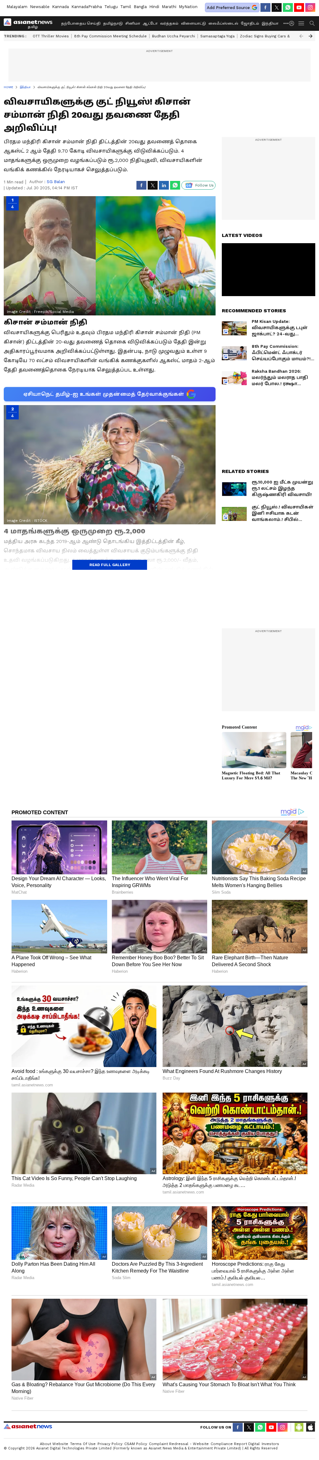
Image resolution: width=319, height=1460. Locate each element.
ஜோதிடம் (250, 23)
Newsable (40, 6)
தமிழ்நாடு (113, 23)
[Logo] (30, 23)
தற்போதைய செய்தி (81, 23)
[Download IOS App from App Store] (310, 1427)
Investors (270, 1444)
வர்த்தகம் (169, 23)
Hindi (154, 6)
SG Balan (56, 181)
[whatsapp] (288, 7)
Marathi (169, 6)
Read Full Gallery (109, 565)
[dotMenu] (286, 23)
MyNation (188, 6)
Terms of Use (83, 1444)
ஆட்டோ (150, 23)
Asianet (28, 1426)
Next (310, 36)
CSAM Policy (135, 1444)
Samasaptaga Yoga (217, 36)
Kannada (60, 6)
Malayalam (17, 6)
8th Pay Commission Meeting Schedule (110, 36)
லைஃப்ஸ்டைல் (223, 23)
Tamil (125, 6)
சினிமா (132, 23)
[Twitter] (277, 7)
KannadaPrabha (86, 6)
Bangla (140, 6)
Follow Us (204, 185)
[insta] (310, 7)
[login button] (293, 23)
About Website (54, 1444)
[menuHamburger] (301, 23)
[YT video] (299, 7)
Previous (301, 36)
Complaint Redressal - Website (179, 1444)
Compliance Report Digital (235, 1444)
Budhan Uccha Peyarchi (173, 36)
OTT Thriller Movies (51, 36)
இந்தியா (270, 23)
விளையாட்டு (193, 23)
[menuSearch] (312, 23)
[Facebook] (265, 7)
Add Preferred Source (228, 7)
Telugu (111, 6)
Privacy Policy (110, 1444)
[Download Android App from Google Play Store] (299, 1427)
